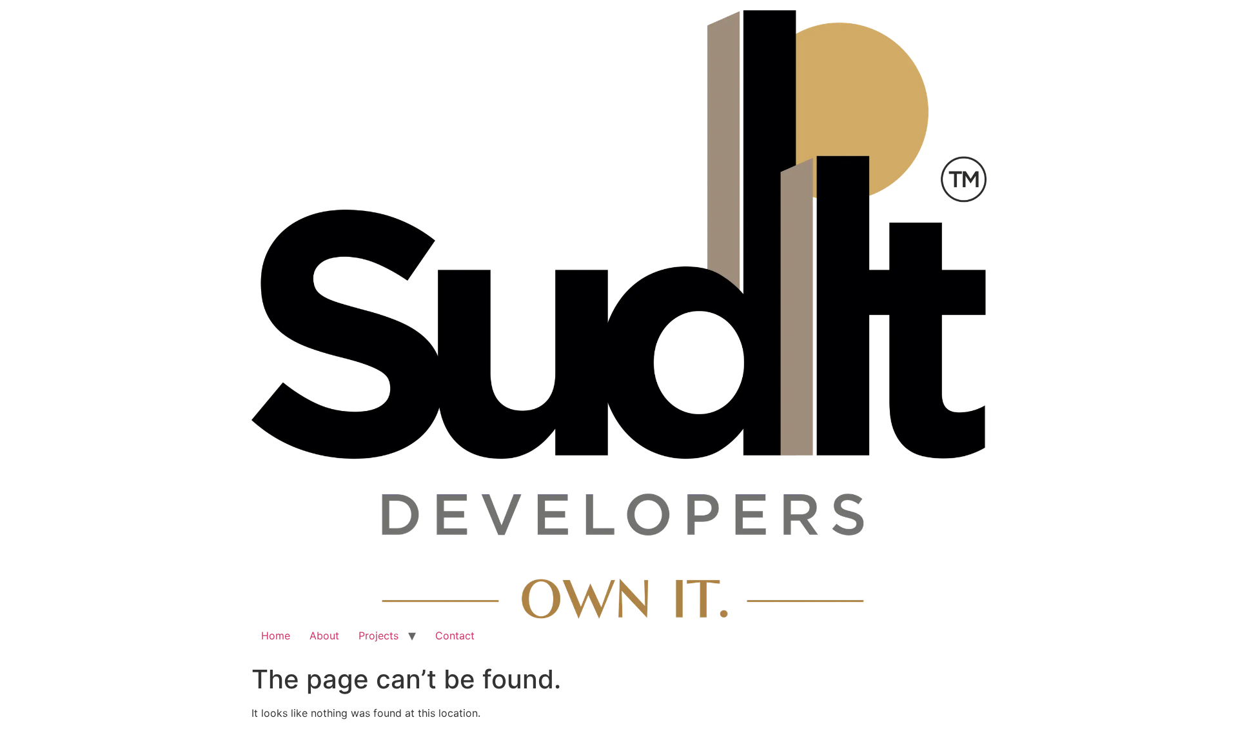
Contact (455, 635)
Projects (378, 635)
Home (275, 635)
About (324, 635)
